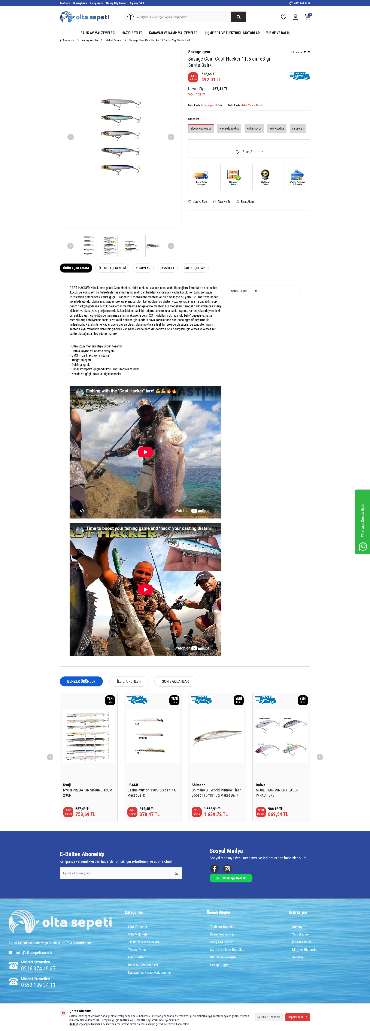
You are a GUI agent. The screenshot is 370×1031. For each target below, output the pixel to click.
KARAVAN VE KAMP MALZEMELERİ (173, 33)
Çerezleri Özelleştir (268, 1017)
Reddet (73, 1024)
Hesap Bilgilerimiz (116, 3)
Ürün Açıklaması (76, 268)
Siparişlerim (80, 3)
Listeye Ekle (199, 201)
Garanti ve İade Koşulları (227, 950)
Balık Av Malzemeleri (143, 965)
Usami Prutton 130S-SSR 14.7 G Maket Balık (151, 792)
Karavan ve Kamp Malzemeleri (149, 972)
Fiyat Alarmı (247, 201)
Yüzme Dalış (137, 950)
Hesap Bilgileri (220, 965)
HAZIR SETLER (132, 33)
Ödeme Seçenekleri (112, 268)
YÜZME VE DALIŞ (278, 33)
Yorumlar (143, 268)
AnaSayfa (65, 3)
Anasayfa (68, 40)
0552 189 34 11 (302, 3)
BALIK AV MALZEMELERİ (98, 33)
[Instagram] (227, 869)
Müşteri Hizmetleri (305, 950)
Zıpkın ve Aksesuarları (143, 942)
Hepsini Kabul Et (297, 1017)
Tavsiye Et (223, 201)
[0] (307, 17)
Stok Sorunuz (252, 151)
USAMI (132, 785)
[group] (121, 137)
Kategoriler (96, 3)
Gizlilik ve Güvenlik (223, 957)
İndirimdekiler (301, 942)
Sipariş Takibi (137, 3)
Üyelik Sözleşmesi (223, 934)
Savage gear (199, 51)
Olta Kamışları (138, 927)
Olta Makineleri (138, 934)
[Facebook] (214, 869)
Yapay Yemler (90, 40)
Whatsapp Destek (234, 878)
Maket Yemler (114, 40)
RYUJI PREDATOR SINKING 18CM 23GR (87, 792)
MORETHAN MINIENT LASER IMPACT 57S (277, 792)
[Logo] (60, 922)
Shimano (198, 785)
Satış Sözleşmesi (222, 942)
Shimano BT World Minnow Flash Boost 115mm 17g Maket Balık (217, 792)
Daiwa (260, 785)
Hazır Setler (136, 957)
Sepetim (298, 957)
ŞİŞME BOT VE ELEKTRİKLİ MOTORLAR (232, 33)
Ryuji (67, 785)
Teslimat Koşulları (223, 927)
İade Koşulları (194, 268)
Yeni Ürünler (300, 934)
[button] (70, 137)
